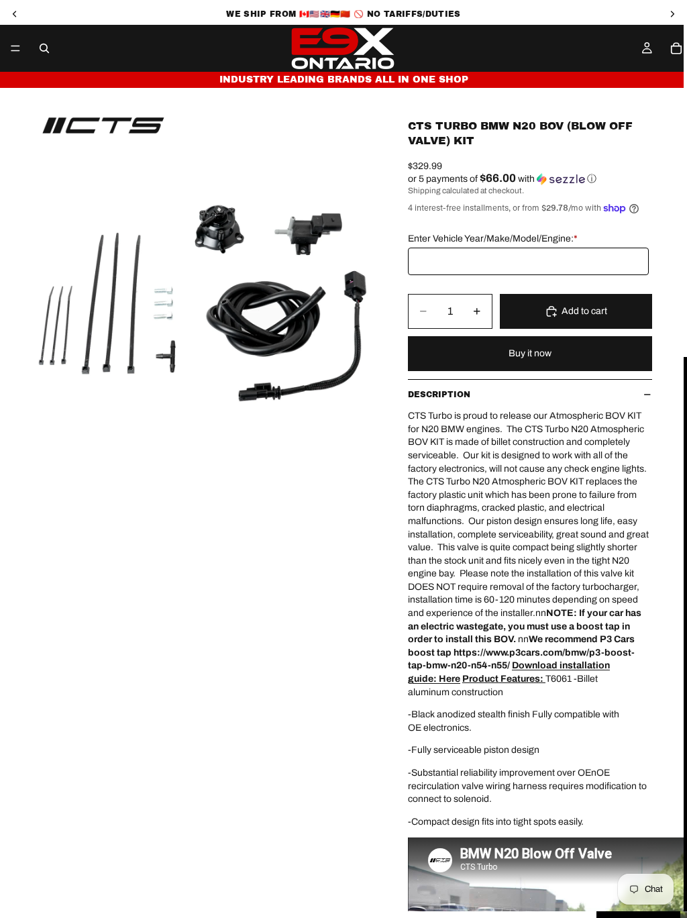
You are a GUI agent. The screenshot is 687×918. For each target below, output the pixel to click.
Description (439, 394)
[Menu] (15, 48)
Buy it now (530, 353)
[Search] (44, 48)
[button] (530, 178)
